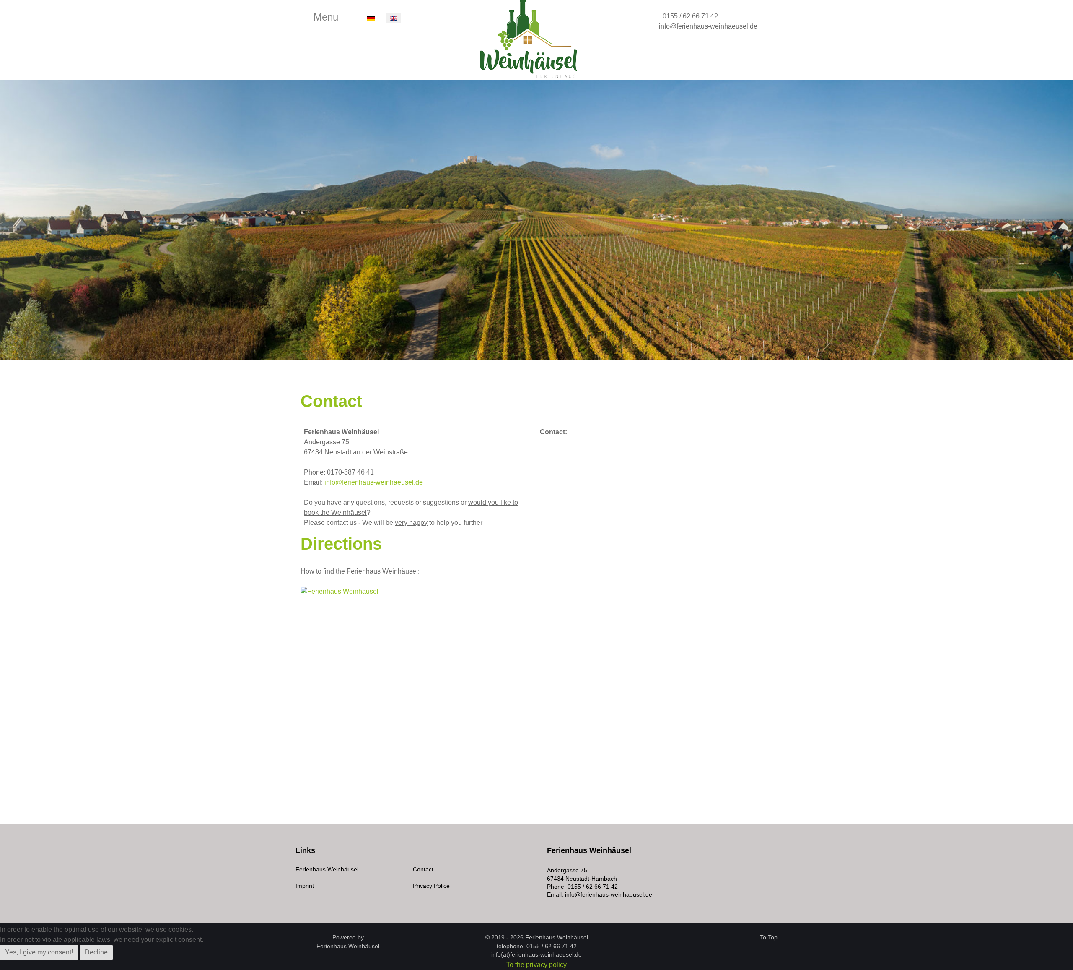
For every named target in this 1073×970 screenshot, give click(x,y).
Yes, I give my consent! (39, 952)
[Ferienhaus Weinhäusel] (532, 38)
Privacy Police (431, 885)
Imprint (304, 885)
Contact (423, 869)
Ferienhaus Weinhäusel (326, 869)
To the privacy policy (536, 964)
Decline (96, 952)
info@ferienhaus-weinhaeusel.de (708, 26)
